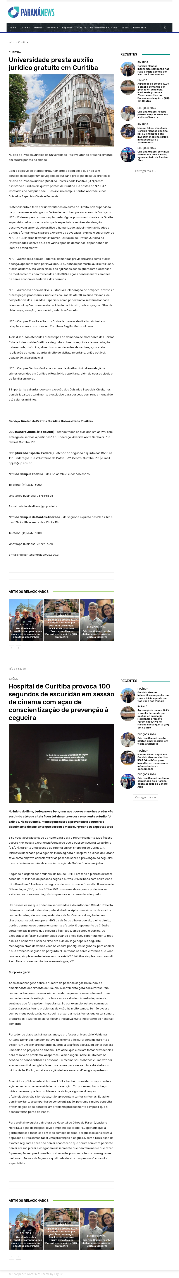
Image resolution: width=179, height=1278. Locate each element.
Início (12, 42)
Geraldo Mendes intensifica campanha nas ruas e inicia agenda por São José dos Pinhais (26, 633)
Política (25, 624)
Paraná (61, 616)
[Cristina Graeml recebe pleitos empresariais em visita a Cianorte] (97, 620)
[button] (165, 27)
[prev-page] (11, 648)
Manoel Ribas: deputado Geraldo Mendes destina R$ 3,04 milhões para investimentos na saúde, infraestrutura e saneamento (153, 135)
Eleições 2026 (96, 627)
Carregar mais (144, 171)
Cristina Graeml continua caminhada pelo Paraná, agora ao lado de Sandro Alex (153, 156)
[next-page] (18, 648)
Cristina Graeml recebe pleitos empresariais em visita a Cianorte (97, 634)
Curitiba (23, 42)
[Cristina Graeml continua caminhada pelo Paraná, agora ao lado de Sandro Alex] (127, 154)
